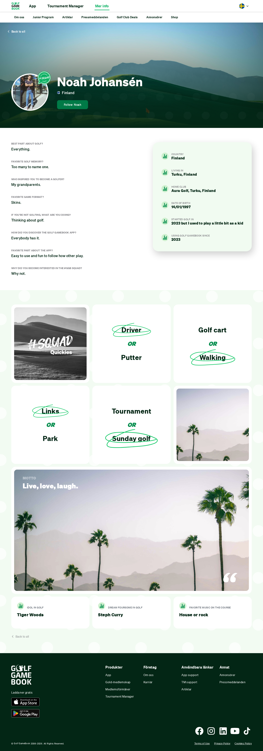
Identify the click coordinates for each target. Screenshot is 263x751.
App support (189, 675)
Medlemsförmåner (117, 689)
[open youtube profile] (235, 731)
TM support (189, 682)
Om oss (148, 675)
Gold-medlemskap (117, 682)
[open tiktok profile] (247, 731)
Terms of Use (202, 743)
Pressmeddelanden (232, 682)
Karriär (148, 682)
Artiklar (186, 689)
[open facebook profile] (199, 731)
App (108, 675)
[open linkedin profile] (223, 731)
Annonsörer (227, 675)
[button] (32, 6)
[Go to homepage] (17, 6)
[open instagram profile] (211, 731)
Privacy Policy (222, 743)
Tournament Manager (119, 696)
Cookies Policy (243, 743)
